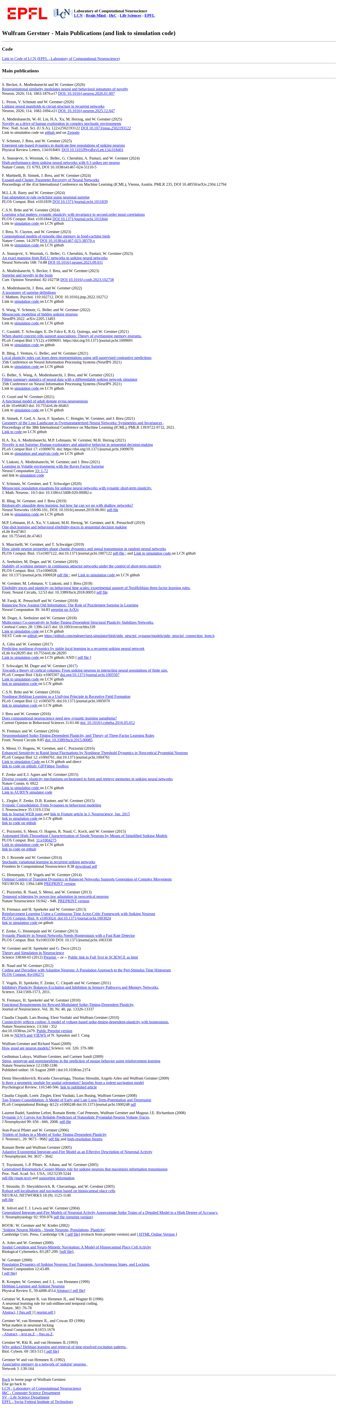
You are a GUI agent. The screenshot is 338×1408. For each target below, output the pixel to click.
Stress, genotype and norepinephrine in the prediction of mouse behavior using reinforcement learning (81, 1061)
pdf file (63, 575)
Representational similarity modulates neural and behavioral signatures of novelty (65, 89)
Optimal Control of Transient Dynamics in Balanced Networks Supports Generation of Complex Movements (87, 879)
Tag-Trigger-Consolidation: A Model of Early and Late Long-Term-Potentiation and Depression (76, 1100)
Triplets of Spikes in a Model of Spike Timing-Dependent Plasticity (54, 1134)
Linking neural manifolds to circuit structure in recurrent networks (53, 106)
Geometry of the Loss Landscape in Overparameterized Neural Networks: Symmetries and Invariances (82, 423)
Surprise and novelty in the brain (27, 275)
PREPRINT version (59, 884)
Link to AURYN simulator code (27, 792)
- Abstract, (10, 1334)
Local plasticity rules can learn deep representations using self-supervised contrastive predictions (76, 358)
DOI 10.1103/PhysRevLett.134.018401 (92, 150)
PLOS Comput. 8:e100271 (23, 974)
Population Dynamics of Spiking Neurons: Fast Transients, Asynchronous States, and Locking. (76, 1264)
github (50, 132)
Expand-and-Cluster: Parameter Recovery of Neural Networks (50, 180)
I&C (113, 15)
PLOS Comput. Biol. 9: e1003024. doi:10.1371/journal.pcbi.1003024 (56, 918)
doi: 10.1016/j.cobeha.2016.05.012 (107, 723)
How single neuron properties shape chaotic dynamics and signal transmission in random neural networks (84, 549)
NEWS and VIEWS (30, 1035)
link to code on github (19, 823)
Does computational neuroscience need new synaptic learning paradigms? (59, 718)
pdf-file (112, 510)
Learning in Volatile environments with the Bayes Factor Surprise (53, 466)
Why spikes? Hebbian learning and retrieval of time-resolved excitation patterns (64, 1347)
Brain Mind (96, 15)
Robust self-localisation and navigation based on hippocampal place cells (58, 1191)
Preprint (50, 957)
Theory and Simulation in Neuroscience (33, 953)
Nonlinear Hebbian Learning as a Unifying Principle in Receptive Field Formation (66, 696)
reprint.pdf (45, 1312)
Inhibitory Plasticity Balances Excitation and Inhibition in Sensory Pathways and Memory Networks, (80, 987)
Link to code (12, 432)
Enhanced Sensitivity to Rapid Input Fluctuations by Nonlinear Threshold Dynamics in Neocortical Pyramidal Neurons (95, 753)
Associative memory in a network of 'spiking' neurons (44, 1364)
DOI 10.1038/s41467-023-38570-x (67, 241)
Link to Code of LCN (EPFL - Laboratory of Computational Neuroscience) (61, 59)
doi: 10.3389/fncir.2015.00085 (69, 740)
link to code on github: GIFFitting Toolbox (35, 766)
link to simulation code (20, 684)
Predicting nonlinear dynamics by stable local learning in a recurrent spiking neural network (73, 648)
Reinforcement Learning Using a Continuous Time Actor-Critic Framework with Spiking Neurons (78, 914)
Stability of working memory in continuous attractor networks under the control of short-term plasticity (81, 566)
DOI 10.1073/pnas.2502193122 (106, 128)
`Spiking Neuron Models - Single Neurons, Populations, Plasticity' (53, 1230)
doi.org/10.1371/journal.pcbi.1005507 (90, 675)
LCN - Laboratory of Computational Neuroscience (41, 1388)
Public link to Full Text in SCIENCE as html (103, 957)
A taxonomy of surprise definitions (29, 292)
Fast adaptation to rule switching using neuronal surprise (46, 197)
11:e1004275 (46, 840)
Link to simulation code (153, 553)
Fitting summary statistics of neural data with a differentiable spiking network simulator (69, 379)
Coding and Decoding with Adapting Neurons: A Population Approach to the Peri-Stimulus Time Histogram (86, 970)
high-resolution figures (84, 1139)
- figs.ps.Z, (45, 1334)
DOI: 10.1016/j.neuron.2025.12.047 (86, 111)
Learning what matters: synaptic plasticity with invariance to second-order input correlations (73, 214)
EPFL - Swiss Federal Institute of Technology (37, 1402)
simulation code (27, 223)
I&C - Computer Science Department (31, 1393)
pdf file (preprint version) (73, 1217)
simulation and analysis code (37, 453)
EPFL (150, 15)
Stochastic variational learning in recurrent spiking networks (48, 862)
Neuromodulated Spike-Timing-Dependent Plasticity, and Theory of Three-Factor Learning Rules (78, 735)
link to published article (78, 1087)
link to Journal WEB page (23, 814)
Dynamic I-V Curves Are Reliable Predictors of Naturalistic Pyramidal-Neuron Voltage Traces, (76, 1117)
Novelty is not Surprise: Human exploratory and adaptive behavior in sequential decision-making (77, 445)
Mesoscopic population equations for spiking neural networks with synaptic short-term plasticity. (77, 488)
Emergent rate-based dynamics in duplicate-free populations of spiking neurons (63, 145)
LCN (78, 15)
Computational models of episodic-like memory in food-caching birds (56, 236)
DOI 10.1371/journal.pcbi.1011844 (80, 219)
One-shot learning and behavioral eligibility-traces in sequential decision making (64, 527)
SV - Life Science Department (25, 1397)
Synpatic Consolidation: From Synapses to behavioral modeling (51, 805)
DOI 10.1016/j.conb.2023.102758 (87, 280)
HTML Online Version (157, 1234)
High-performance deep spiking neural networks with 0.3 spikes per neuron (61, 163)
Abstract (63, 1290)
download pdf (86, 866)
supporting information (56, 1178)
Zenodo (73, 132)
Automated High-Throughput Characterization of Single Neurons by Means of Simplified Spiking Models (84, 836)
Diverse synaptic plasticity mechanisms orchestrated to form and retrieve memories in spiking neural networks (87, 779)
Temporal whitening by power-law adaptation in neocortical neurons (55, 896)
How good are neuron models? (26, 1048)
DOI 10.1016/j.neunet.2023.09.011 (75, 262)
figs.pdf (25, 1312)
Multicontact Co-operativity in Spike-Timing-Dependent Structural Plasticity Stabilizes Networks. (78, 622)
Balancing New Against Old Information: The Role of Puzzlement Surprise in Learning (70, 605)
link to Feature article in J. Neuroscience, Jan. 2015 (90, 814)
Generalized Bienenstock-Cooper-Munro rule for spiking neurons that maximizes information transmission (85, 1169)
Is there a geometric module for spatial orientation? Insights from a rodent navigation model (73, 1083)
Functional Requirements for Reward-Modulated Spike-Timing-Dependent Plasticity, (68, 1005)
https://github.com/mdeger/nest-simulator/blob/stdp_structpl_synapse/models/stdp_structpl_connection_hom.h (129, 636)
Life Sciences (130, 15)
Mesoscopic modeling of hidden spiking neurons (40, 314)
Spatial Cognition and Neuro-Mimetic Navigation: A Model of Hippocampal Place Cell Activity (76, 1247)
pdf (133, 1104)
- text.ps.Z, (28, 1334)
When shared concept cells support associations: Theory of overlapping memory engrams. (72, 336)
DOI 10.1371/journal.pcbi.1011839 (80, 202)
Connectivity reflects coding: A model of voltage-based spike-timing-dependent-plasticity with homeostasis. (85, 1022)
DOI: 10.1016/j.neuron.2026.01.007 (86, 93)
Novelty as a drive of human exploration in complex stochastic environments (61, 123)
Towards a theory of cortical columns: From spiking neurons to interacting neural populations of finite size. (85, 670)
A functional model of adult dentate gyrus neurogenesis (45, 401)
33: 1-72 (41, 471)
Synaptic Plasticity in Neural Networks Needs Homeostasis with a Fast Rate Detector (68, 935)
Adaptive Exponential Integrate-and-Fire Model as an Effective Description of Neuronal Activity (77, 1152)
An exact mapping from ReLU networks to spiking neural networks (55, 258)
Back (6, 1379)
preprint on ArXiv (65, 609)
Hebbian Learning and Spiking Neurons (33, 1286)
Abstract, (9, 1312)
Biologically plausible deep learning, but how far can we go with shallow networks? (67, 505)
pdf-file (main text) (17, 1178)
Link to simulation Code (21, 762)
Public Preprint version (54, 1031)
